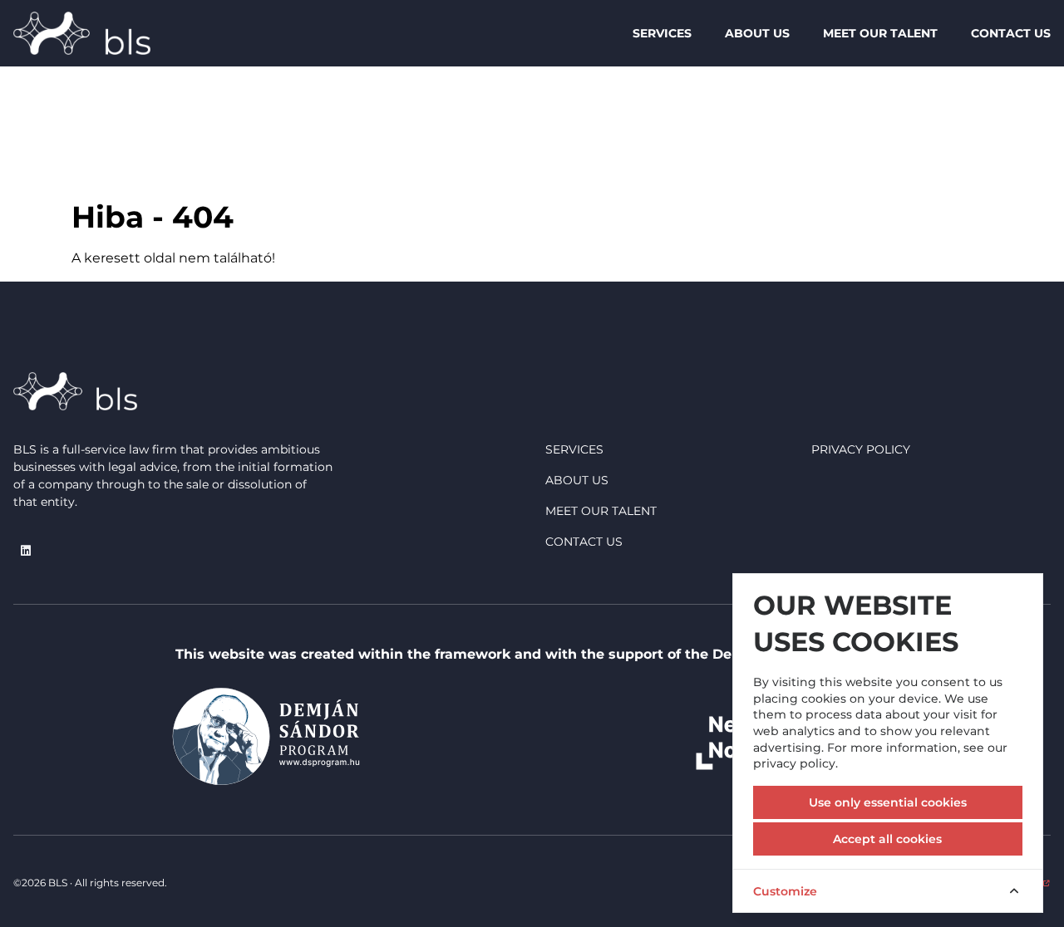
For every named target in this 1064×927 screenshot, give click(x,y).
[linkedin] (25, 550)
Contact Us (1011, 33)
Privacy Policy (860, 449)
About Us (757, 33)
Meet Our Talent (880, 33)
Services (662, 33)
